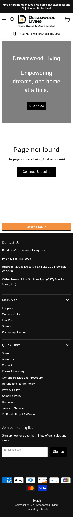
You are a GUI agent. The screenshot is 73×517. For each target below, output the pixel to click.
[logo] (36, 21)
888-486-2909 (22, 258)
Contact (7, 365)
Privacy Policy (11, 389)
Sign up (58, 451)
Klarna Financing (13, 371)
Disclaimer (8, 402)
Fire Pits (7, 320)
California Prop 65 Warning (19, 414)
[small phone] (16, 34)
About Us (8, 359)
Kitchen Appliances (14, 332)
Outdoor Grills (11, 314)
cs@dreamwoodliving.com (28, 250)
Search (6, 353)
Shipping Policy (11, 395)
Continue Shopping (36, 171)
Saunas (7, 326)
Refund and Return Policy (18, 383)
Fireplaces (8, 308)
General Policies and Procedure (22, 377)
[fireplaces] (36, 82)
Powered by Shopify (36, 509)
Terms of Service (13, 408)
